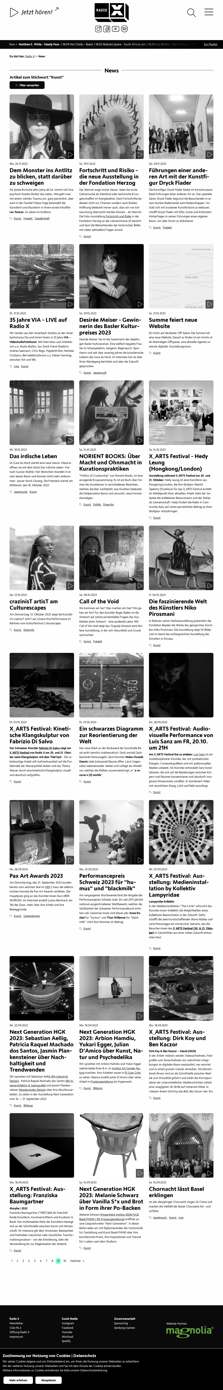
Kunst (17, 218)
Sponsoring (121, 1323)
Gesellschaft (42, 218)
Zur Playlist (210, 44)
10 (64, 1261)
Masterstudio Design (32, 1090)
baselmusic (160, 1217)
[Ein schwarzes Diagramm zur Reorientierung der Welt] (111, 685)
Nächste (78, 1261)
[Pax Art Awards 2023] (42, 832)
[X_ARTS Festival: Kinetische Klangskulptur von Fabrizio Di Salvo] (42, 685)
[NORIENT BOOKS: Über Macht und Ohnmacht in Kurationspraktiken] (111, 412)
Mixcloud (67, 1337)
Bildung (28, 1105)
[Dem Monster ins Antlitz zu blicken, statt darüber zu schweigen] (42, 126)
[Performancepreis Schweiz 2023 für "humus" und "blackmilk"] (111, 832)
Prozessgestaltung (102, 1082)
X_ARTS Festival (19, 753)
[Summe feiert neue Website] (181, 276)
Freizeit (28, 218)
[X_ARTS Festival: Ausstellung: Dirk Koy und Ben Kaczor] (181, 988)
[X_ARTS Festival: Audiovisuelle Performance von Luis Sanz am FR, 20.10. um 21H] (181, 685)
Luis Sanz (199, 754)
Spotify (66, 1341)
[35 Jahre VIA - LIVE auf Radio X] (42, 276)
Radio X (30, 56)
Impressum (16, 1337)
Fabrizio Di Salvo (49, 748)
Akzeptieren (48, 1380)
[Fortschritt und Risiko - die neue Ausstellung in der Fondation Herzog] (111, 126)
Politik (97, 504)
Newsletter (16, 1323)
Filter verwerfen (28, 85)
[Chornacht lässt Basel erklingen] (181, 1145)
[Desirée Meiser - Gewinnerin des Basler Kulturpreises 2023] (111, 276)
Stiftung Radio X (19, 1332)
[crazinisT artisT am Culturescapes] (42, 558)
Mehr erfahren (18, 1380)
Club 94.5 (15, 1328)
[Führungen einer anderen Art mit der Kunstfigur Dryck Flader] (181, 126)
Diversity (108, 504)
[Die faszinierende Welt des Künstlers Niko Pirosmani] (181, 558)
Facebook (67, 1328)
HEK (47, 887)
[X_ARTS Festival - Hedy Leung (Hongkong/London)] (181, 412)
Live (16, 366)
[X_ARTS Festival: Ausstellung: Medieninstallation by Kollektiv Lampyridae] (181, 832)
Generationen (32, 916)
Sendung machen (124, 1328)
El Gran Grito (133, 1073)
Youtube (67, 1332)
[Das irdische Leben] (42, 412)
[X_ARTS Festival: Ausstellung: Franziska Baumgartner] (42, 1145)
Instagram (68, 1323)
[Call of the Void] (111, 558)
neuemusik (99, 373)
